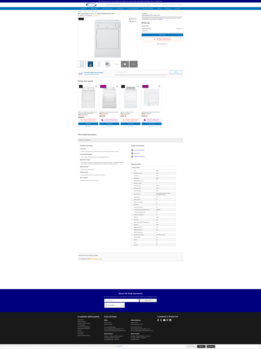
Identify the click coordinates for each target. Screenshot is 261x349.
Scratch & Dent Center (107, 8)
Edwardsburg (135, 320)
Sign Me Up (148, 300)
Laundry (85, 11)
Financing (177, 8)
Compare (89, 126)
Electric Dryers (95, 11)
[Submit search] (148, 5)
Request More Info (163, 43)
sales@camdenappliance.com (115, 329)
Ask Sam (176, 72)
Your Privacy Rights (191, 346)
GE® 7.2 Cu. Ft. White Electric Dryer (127, 112)
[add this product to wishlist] (96, 86)
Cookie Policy (119, 346)
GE (78, 15)
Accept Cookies (211, 346)
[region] (130, 346)
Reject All (201, 346)
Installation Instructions (139, 156)
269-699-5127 (138, 327)
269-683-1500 (112, 327)
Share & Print (133, 18)
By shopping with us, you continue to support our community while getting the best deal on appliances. (130, 1)
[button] (153, 5)
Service (159, 8)
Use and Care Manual (139, 150)
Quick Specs (137, 153)
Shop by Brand (94, 8)
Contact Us (168, 8)
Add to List (133, 21)
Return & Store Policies (84, 335)
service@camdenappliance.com (117, 330)
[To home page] (91, 5)
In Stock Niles (120, 8)
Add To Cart (162, 34)
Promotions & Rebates (148, 8)
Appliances (83, 8)
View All (133, 64)
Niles (106, 320)
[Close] (258, 346)
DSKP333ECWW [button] (88, 15)
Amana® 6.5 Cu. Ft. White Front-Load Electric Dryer (108, 112)
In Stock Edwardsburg (133, 8)
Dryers (89, 11)
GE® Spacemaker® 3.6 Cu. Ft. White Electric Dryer (151, 112)
